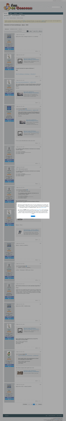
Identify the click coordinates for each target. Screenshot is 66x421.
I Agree (33, 216)
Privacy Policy (43, 207)
